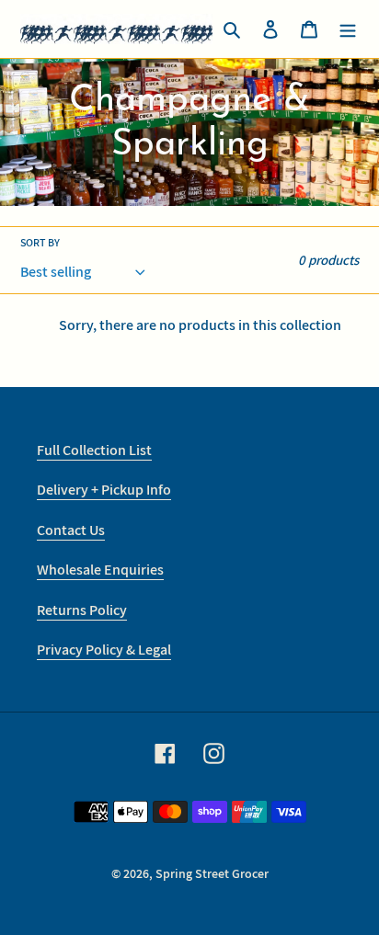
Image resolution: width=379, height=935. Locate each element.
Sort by (40, 242)
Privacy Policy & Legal (104, 649)
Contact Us (71, 530)
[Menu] (347, 29)
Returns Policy (82, 610)
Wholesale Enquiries (100, 569)
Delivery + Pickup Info (104, 489)
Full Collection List (94, 450)
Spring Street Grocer (212, 873)
